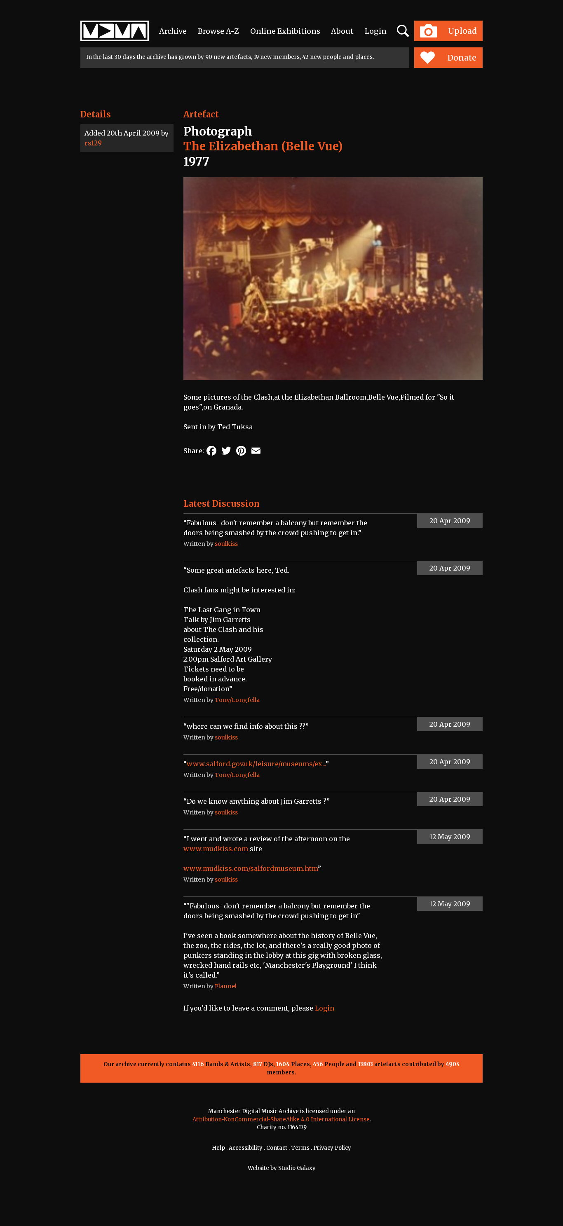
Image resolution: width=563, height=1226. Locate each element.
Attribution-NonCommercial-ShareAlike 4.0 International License (281, 1119)
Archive (173, 31)
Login (376, 31)
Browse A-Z (218, 31)
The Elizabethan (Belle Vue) (263, 146)
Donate (462, 58)
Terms (300, 1147)
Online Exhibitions (285, 31)
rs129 (93, 143)
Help (218, 1147)
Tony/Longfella (237, 700)
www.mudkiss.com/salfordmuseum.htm (250, 868)
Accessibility (246, 1147)
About (342, 31)
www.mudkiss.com (215, 849)
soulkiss (226, 543)
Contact (276, 1147)
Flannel (226, 986)
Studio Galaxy (297, 1168)
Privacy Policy (332, 1147)
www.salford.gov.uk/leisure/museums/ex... (256, 764)
